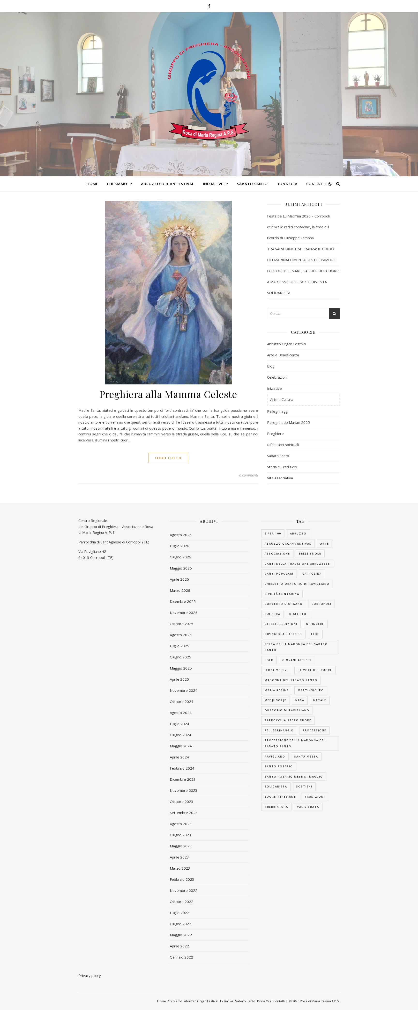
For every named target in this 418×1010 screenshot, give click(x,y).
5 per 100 (273, 533)
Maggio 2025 (181, 668)
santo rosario (279, 766)
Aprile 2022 (179, 946)
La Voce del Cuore (315, 670)
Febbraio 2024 (182, 768)
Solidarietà (276, 786)
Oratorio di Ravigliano (287, 710)
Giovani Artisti (297, 660)
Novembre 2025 (183, 612)
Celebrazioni (277, 377)
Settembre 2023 (184, 812)
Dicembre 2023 (183, 779)
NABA (299, 700)
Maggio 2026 (181, 568)
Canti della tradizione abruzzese (297, 563)
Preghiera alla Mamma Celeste (168, 394)
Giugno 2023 (180, 834)
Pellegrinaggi (278, 411)
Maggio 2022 (181, 934)
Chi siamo (117, 183)
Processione (314, 730)
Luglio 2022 (179, 912)
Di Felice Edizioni (281, 624)
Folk (269, 660)
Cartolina (312, 573)
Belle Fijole (310, 553)
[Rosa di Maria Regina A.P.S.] (209, 91)
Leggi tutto (168, 458)
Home (92, 183)
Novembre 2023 (183, 790)
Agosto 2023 (181, 823)
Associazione (277, 553)
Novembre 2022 (183, 890)
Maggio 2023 (181, 846)
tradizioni (315, 796)
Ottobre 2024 (181, 701)
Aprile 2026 (179, 579)
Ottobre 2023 (181, 801)
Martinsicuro (311, 690)
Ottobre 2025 (181, 623)
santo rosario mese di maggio (294, 776)
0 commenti (248, 475)
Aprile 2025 (179, 679)
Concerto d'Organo (284, 604)
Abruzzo (298, 533)
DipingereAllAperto (283, 634)
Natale (319, 700)
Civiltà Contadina (282, 594)
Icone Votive (277, 670)
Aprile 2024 (179, 757)
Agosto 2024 (181, 712)
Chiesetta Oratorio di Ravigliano (297, 583)
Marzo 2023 (180, 868)
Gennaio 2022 (181, 957)
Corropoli (321, 604)
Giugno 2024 (180, 734)
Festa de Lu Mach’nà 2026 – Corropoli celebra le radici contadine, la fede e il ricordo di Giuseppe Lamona (298, 227)
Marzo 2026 (180, 590)
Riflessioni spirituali (283, 444)
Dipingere (315, 624)
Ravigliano (275, 756)
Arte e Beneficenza (283, 355)
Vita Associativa (280, 478)
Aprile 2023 (179, 857)
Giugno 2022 (180, 923)
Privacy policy (89, 975)
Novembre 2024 (183, 690)
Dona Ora (287, 183)
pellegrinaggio (279, 730)
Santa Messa (306, 756)
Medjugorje (275, 700)
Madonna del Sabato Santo (291, 680)
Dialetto (297, 614)
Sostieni (304, 786)
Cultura (272, 614)
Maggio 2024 (181, 745)
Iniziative (213, 183)
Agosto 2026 (181, 534)
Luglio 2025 (179, 645)
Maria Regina (277, 690)
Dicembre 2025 (183, 601)
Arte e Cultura (281, 399)
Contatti (316, 183)
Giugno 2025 (180, 657)
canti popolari (279, 573)
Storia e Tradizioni (282, 466)
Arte (324, 543)
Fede (315, 634)
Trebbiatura (276, 806)
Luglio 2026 (179, 545)
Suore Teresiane (280, 796)
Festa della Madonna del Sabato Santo (296, 647)
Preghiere (275, 433)
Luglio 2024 (179, 723)
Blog (271, 366)
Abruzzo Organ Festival (167, 183)
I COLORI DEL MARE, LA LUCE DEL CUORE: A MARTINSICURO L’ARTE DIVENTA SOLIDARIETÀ (303, 281)
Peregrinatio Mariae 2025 (288, 422)
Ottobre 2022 (181, 901)
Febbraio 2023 (182, 879)
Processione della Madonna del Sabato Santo (295, 743)
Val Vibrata (308, 806)
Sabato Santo (252, 183)
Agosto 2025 (181, 634)
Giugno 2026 (180, 557)
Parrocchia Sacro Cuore (288, 720)
